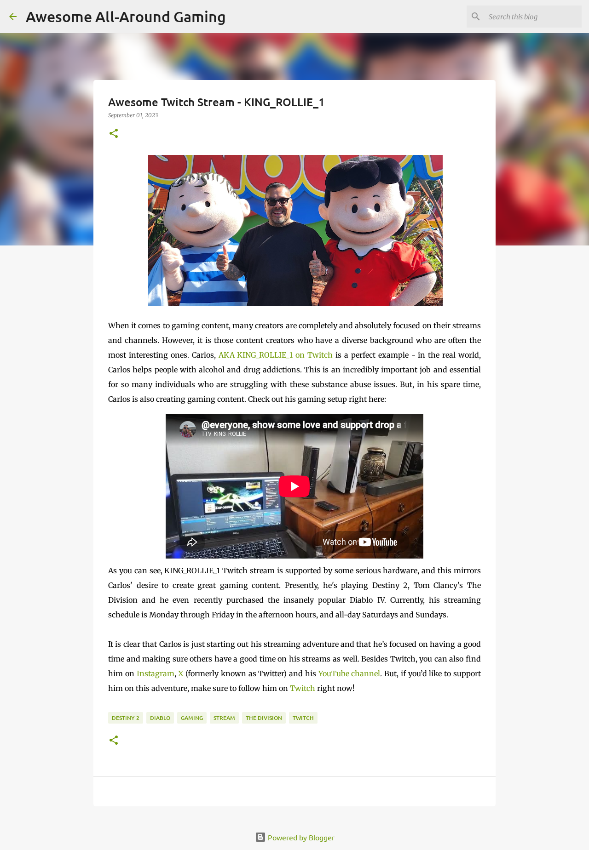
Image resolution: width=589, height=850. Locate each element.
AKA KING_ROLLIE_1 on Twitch (276, 354)
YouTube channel (349, 673)
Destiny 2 (125, 718)
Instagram (155, 673)
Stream (224, 718)
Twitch (302, 688)
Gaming (192, 718)
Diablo (160, 718)
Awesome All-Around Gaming (126, 16)
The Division (264, 718)
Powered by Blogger (300, 837)
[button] (113, 134)
